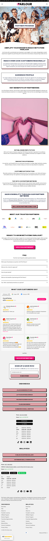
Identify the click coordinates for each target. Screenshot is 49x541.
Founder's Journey (5, 513)
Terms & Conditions (5, 525)
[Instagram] (24, 442)
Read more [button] (5, 331)
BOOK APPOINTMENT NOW (24, 358)
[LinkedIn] (31, 442)
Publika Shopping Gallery (24, 455)
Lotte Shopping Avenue (24, 394)
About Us (3, 510)
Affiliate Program (5, 515)
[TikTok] (18, 442)
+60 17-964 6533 (8, 464)
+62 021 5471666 (23, 415)
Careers (3, 521)
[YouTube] (27, 442)
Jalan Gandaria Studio (24, 390)
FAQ (2, 508)
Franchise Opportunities (7, 519)
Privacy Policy (4, 527)
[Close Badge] (12, 535)
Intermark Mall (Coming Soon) (24, 459)
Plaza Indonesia (24, 404)
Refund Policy (4, 523)
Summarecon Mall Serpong (24, 409)
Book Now (3, 506)
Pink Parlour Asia (8, 530)
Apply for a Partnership (24, 247)
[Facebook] (21, 442)
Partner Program (5, 517)
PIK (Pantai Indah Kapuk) (24, 399)
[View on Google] (4, 307)
